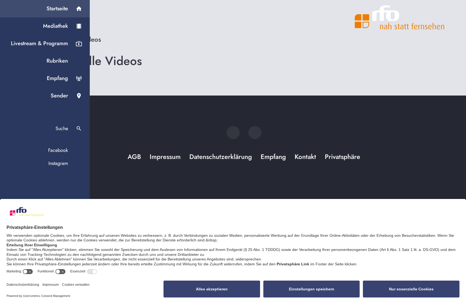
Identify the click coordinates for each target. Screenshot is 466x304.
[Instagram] (254, 132)
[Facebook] (233, 132)
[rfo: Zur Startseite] (400, 17)
